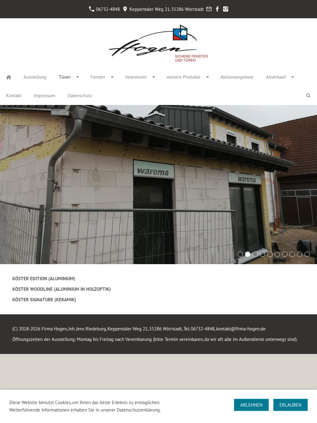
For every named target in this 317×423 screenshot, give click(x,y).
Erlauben (291, 405)
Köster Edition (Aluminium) (43, 278)
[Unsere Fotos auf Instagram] (225, 9)
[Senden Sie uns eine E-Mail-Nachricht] (209, 9)
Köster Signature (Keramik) (44, 300)
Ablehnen (251, 405)
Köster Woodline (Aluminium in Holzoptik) (61, 289)
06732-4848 (107, 9)
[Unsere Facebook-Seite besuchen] (217, 9)
